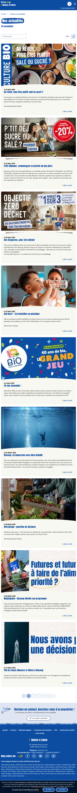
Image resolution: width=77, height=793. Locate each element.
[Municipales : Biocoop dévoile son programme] (38, 572)
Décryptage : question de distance (20, 527)
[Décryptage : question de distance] (38, 500)
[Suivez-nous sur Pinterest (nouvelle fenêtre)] (53, 756)
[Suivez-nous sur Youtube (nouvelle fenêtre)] (40, 756)
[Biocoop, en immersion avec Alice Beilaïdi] (38, 428)
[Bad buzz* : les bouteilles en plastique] (38, 287)
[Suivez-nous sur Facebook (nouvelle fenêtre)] (27, 756)
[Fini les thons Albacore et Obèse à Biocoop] (38, 643)
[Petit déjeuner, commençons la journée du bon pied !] (38, 139)
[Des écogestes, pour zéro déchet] (38, 213)
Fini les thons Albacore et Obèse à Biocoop (23, 670)
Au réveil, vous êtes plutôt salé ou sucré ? (23, 92)
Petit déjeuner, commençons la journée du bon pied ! (28, 166)
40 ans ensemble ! (12, 385)
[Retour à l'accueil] (6, 2)
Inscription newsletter (40, 718)
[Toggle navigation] (75, 4)
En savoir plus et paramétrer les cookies (25, 789)
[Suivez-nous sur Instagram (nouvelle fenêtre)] (47, 756)
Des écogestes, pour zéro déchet (19, 240)
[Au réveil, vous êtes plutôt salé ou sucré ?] (38, 65)
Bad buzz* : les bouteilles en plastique (22, 314)
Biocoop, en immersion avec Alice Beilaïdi (23, 455)
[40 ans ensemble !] (38, 359)
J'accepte (62, 789)
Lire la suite (68, 111)
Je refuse (49, 789)
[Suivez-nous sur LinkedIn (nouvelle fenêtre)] (34, 756)
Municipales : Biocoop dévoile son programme (25, 598)
